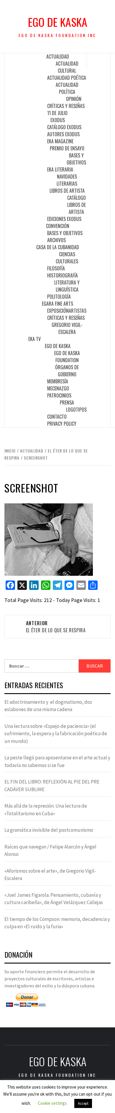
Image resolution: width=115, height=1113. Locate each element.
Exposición (58, 310)
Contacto (57, 416)
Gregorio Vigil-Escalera (67, 328)
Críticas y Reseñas (66, 105)
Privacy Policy (61, 423)
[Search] (99, 61)
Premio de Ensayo (67, 148)
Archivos (56, 240)
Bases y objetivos (76, 159)
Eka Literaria (60, 169)
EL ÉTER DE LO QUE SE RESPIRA (56, 627)
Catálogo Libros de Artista (76, 204)
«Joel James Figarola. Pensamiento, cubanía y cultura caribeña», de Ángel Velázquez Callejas (53, 899)
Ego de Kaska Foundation (67, 357)
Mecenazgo (58, 388)
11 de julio (57, 113)
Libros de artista (67, 190)
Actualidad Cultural (67, 67)
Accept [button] (83, 1103)
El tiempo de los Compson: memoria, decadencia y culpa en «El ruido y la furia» (57, 923)
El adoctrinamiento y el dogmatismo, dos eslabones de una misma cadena (48, 706)
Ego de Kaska (57, 22)
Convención (57, 225)
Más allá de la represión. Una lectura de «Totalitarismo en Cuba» (45, 810)
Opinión (73, 98)
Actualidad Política (67, 88)
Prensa (67, 402)
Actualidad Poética (66, 77)
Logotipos (76, 409)
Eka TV (34, 338)
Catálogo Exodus (64, 127)
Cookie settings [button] (52, 1103)
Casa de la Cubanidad (57, 247)
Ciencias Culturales (67, 258)
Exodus (57, 120)
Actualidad (57, 56)
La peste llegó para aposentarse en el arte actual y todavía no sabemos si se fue (57, 761)
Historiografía (62, 275)
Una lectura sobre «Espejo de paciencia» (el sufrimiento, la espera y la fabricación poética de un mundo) (55, 733)
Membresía (57, 381)
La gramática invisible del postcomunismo (48, 830)
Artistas (77, 310)
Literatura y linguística (67, 286)
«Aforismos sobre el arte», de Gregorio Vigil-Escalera (50, 875)
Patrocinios (59, 395)
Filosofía (56, 268)
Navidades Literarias (67, 180)
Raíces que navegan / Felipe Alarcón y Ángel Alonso (50, 851)
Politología (59, 296)
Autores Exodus (63, 134)
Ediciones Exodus (64, 218)
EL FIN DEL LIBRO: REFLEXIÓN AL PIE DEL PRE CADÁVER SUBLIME (51, 785)
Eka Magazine (60, 141)
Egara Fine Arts (57, 303)
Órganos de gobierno (67, 371)
